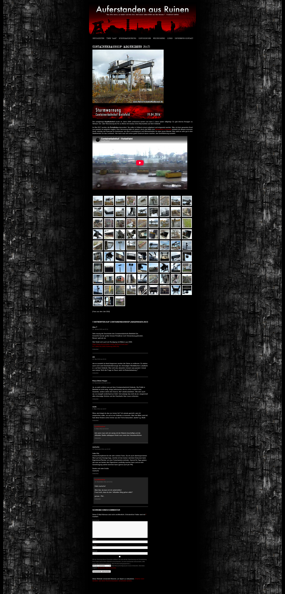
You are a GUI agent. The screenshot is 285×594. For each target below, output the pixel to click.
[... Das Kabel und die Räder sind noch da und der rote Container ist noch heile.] (176, 245)
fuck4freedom (100, 426)
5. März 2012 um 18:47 (99, 409)
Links (169, 38)
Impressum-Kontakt (184, 38)
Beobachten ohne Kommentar (107, 568)
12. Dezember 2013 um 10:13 (101, 383)
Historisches (144, 38)
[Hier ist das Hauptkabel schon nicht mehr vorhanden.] (154, 257)
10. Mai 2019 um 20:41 (99, 359)
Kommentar (95, 520)
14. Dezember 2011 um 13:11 (103, 482)
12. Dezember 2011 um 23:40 (101, 449)
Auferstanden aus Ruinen (100, 589)
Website (94, 551)
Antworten (95, 349)
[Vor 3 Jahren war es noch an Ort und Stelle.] (165, 257)
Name (94, 539)
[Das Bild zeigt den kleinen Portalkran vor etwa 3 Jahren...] (165, 245)
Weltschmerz (159, 38)
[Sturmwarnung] (128, 118)
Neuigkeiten (98, 38)
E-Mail (94, 545)
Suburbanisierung (127, 38)
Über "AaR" (111, 38)
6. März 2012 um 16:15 (102, 429)
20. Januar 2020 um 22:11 (100, 329)
